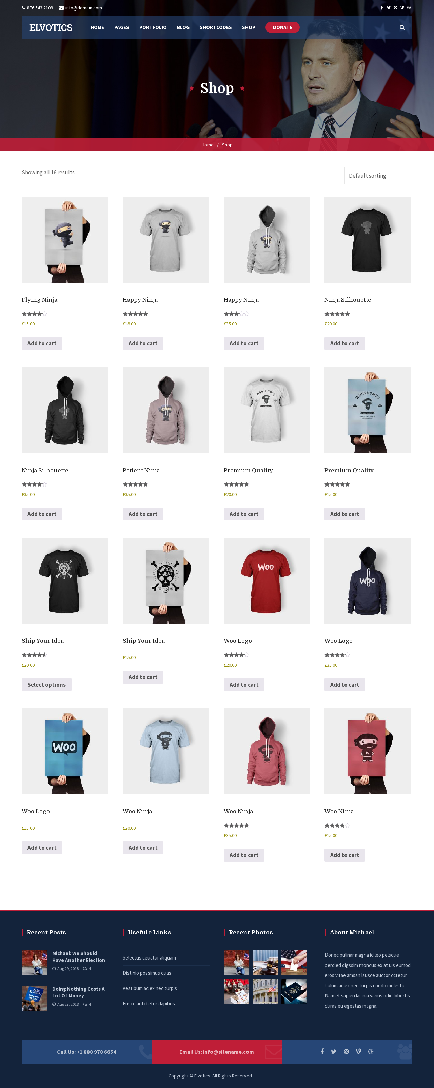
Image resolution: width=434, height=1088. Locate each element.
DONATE (282, 27)
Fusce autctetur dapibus (149, 1003)
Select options (46, 684)
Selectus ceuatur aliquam (149, 957)
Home (208, 145)
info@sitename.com (228, 1051)
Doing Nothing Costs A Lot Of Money (78, 992)
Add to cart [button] (42, 343)
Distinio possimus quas (147, 973)
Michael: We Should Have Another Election (78, 956)
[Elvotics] (51, 27)
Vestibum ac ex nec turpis (150, 988)
